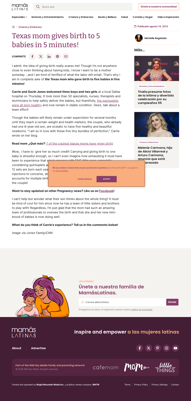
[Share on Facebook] (32, 56)
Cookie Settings (85, 179)
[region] (96, 173)
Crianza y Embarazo (30, 26)
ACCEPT (106, 179)
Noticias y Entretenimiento (151, 86)
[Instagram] (166, 348)
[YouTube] (175, 348)
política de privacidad (141, 309)
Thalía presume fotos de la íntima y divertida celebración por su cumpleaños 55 (156, 97)
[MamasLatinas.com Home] (20, 6)
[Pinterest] (157, 348)
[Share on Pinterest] (57, 56)
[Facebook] (139, 348)
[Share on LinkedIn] (49, 56)
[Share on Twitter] (40, 56)
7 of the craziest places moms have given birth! (79, 143)
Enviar (172, 302)
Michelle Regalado (155, 38)
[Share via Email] (65, 56)
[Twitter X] (148, 348)
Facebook (106, 191)
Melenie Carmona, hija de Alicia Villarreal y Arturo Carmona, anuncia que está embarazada (155, 155)
